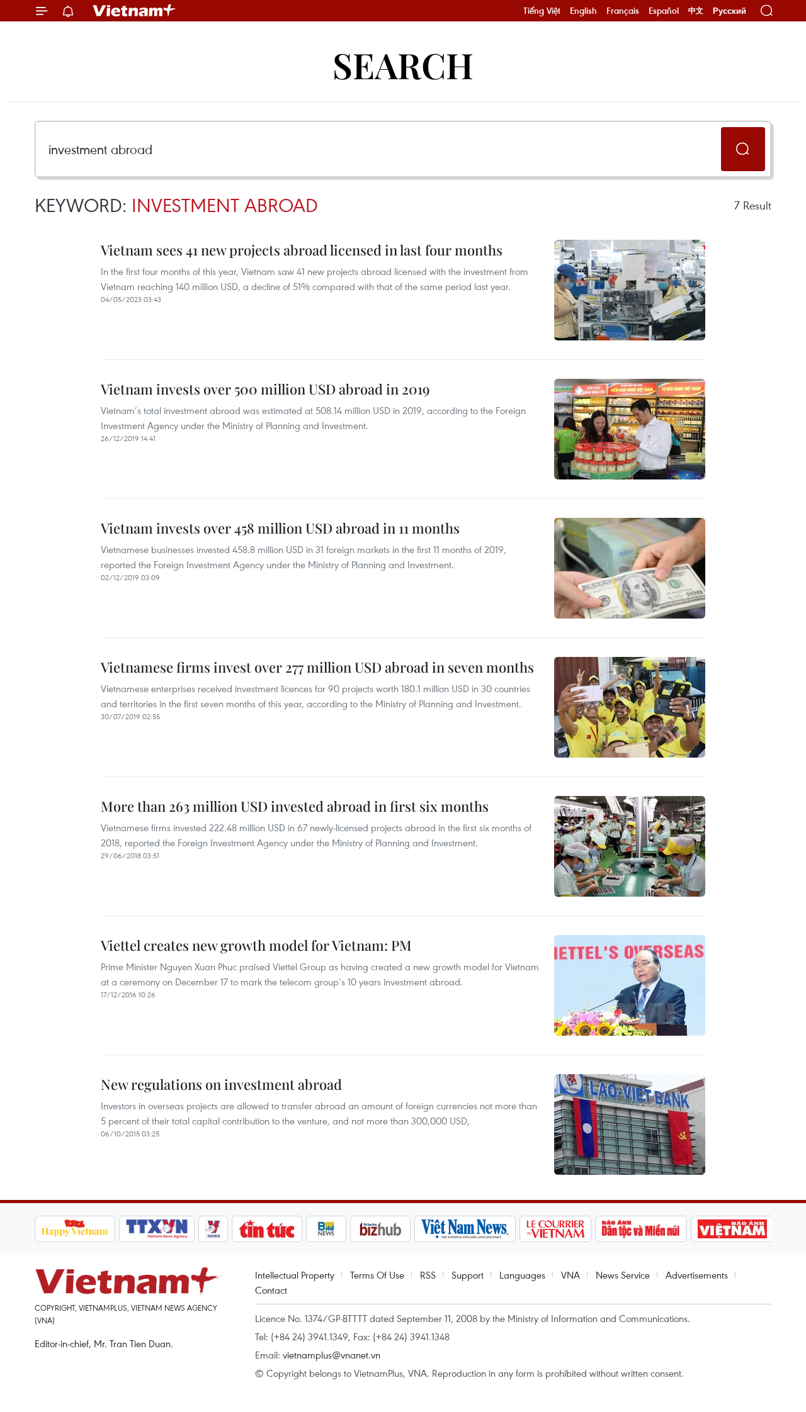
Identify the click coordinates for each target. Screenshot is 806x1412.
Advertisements (697, 1275)
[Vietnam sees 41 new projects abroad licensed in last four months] (629, 290)
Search (403, 64)
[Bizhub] (380, 1229)
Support (467, 1275)
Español (664, 10)
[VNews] (213, 1229)
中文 (695, 10)
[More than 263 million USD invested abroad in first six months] (629, 846)
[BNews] (326, 1229)
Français (622, 10)
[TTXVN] (157, 1229)
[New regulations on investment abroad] (629, 1124)
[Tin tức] (267, 1229)
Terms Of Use (377, 1275)
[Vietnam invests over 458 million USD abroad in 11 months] (629, 568)
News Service (623, 1275)
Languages (522, 1275)
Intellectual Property (294, 1275)
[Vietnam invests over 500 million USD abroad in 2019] (629, 429)
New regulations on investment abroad (221, 1084)
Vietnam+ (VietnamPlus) (135, 10)
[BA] (732, 1229)
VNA (570, 1275)
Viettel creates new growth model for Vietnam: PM (256, 945)
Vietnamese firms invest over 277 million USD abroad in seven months (317, 667)
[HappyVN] (75, 1229)
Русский (729, 11)
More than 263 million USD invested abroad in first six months (295, 806)
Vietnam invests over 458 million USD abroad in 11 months (280, 527)
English (583, 10)
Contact (271, 1290)
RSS (428, 1275)
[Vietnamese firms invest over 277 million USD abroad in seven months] (629, 707)
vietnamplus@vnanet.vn (331, 1354)
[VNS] (465, 1229)
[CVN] (555, 1229)
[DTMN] (641, 1229)
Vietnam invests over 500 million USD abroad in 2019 (265, 388)
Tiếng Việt (541, 10)
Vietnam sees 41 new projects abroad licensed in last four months (301, 249)
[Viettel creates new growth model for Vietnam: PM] (629, 985)
